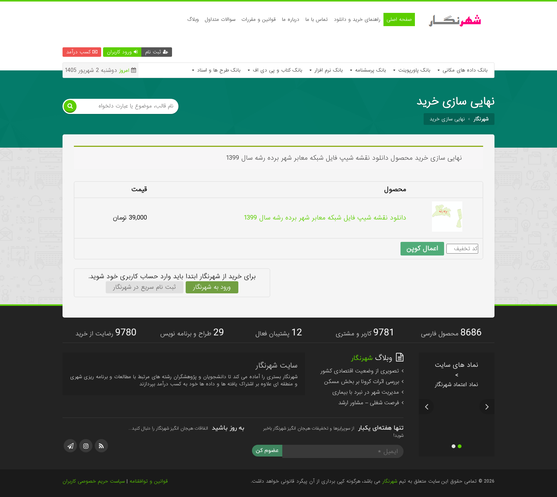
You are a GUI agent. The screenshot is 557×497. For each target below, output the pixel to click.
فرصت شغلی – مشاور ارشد (369, 403)
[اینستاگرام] (85, 445)
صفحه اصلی (399, 19)
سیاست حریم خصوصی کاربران (94, 481)
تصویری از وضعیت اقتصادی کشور (361, 371)
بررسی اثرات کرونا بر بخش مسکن (362, 381)
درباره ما (290, 19)
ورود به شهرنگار (212, 287)
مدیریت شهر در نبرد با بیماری (366, 392)
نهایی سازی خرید (447, 119)
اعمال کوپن (422, 248)
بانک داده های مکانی (464, 70)
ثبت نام (154, 52)
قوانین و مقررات (258, 19)
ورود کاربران (120, 52)
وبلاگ (193, 19)
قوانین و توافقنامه (149, 481)
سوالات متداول (220, 19)
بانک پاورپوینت (413, 70)
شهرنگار (389, 481)
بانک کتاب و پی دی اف (276, 70)
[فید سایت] (101, 445)
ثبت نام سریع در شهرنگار (144, 287)
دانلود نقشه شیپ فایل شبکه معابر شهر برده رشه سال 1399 (325, 218)
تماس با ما (316, 19)
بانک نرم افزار (328, 70)
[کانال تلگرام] (70, 445)
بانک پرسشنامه (369, 70)
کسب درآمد (79, 52)
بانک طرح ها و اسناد (217, 70)
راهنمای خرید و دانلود (357, 19)
